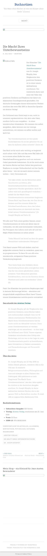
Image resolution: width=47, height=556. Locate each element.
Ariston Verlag (23, 303)
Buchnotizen (23, 4)
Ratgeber (31, 429)
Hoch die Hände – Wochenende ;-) (34, 455)
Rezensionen (8, 432)
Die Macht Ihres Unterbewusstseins (33, 65)
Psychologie (20, 429)
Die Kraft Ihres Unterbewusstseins (19, 439)
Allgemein (34, 426)
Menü (24, 21)
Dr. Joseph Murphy (12, 443)
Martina (18, 54)
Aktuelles (23, 426)
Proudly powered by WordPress (23, 545)
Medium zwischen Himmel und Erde (13, 455)
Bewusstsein (8, 429)
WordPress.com (33, 548)
